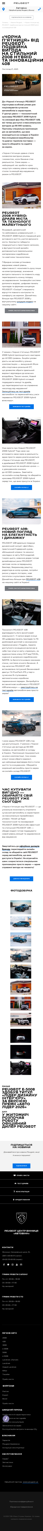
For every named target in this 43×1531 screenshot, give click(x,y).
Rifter (4, 1371)
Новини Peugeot (16, 22)
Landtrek (6, 1363)
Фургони (8, 1386)
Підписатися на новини (21, 17)
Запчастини (7, 1462)
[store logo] (21, 3)
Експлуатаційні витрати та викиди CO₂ (19, 1429)
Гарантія (6, 1440)
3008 (4, 1345)
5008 (4, 1352)
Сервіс (5, 1459)
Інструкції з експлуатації (13, 1448)
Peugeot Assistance (11, 1444)
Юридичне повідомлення (21, 1507)
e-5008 (5, 1356)
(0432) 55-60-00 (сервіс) (12, 1259)
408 (4, 1341)
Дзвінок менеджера (21, 878)
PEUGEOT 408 (33, 579)
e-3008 (5, 1349)
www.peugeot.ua (30, 1482)
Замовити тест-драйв (21, 406)
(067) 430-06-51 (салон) (12, 1256)
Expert (5, 1395)
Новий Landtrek (9, 1367)
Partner (5, 1391)
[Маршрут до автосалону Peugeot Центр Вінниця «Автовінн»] (3, 9)
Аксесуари (7, 1466)
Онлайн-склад (21, 487)
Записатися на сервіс (11, 1426)
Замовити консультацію (13, 1422)
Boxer (4, 1399)
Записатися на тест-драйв (14, 1418)
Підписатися (21, 1165)
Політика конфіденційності (21, 1501)
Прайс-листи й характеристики (21, 310)
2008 (4, 1338)
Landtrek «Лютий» (10, 1360)
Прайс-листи (8, 1379)
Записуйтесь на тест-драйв (16, 391)
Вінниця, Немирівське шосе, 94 (16, 1252)
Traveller (6, 1374)
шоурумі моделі (25, 302)
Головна (5, 22)
